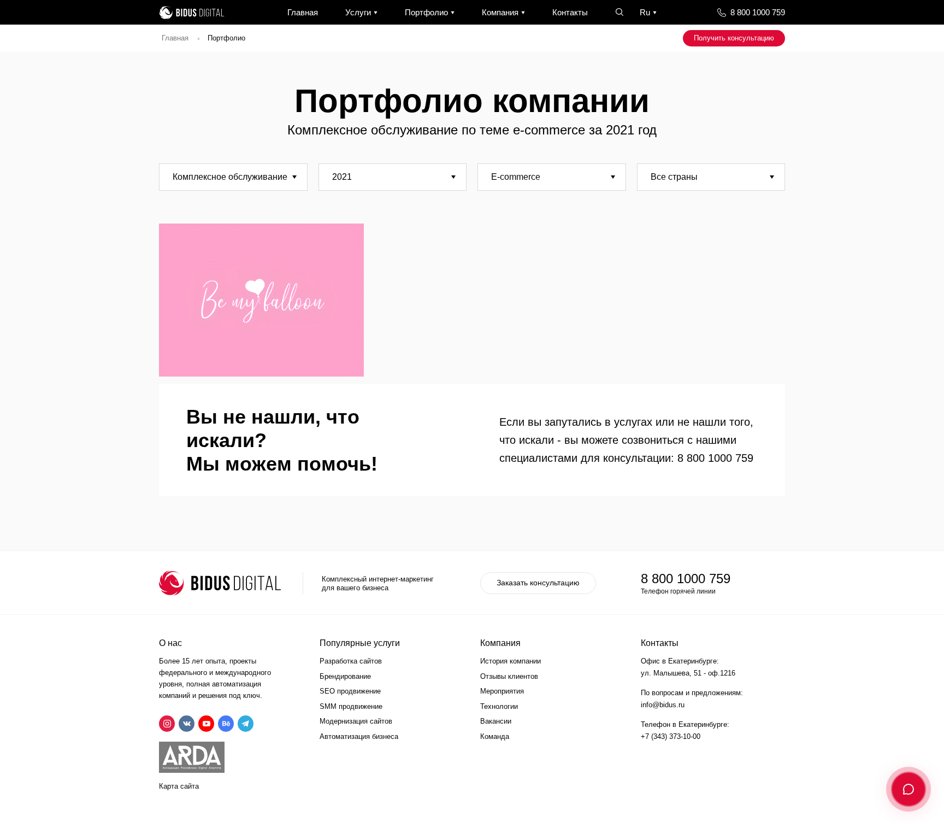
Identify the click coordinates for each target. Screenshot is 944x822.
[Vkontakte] (186, 723)
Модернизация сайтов (356, 721)
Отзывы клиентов (509, 676)
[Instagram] (167, 723)
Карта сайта (179, 786)
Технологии (499, 706)
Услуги (358, 12)
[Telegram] (245, 723)
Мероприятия (502, 691)
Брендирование (345, 676)
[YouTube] (206, 723)
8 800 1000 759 (757, 12)
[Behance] (226, 723)
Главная (302, 12)
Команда (494, 736)
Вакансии (495, 721)
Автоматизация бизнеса (359, 736)
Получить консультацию (734, 38)
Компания (500, 12)
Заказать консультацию (538, 582)
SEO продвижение (350, 691)
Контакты (570, 12)
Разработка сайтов (351, 661)
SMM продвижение (351, 706)
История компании (510, 661)
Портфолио (426, 12)
